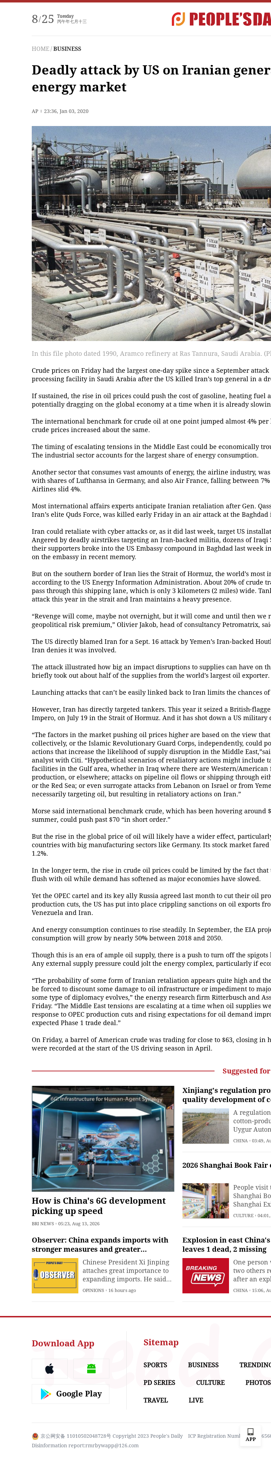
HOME (40, 49)
